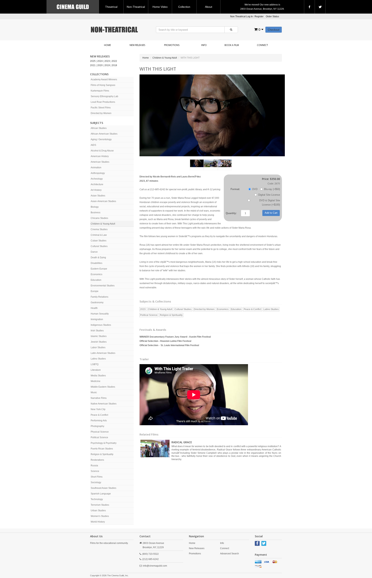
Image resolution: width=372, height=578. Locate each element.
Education (96, 280)
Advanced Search (229, 553)
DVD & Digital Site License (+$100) (269, 202)
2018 (114, 65)
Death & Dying (98, 257)
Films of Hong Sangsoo (103, 85)
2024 (100, 61)
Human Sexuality (100, 313)
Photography (97, 426)
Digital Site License (269, 194)
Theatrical (111, 6)
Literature (96, 370)
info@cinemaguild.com (155, 565)
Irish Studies (97, 330)
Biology (95, 207)
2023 (107, 61)
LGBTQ (94, 364)
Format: (235, 189)
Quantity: (231, 213)
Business (95, 212)
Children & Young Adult (103, 223)
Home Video (160, 6)
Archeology (97, 178)
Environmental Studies (103, 285)
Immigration (97, 319)
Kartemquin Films (100, 90)
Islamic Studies (99, 336)
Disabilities (96, 263)
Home (107, 45)
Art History (96, 190)
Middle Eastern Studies (103, 386)
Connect (262, 45)
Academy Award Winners (104, 79)
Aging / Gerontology (101, 139)
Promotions (171, 45)
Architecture (97, 184)
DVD (254, 189)
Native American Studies (103, 403)
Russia (94, 465)
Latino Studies (98, 358)
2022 (114, 61)
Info (204, 45)
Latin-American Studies (103, 353)
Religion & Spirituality (102, 454)
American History (100, 156)
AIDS (93, 145)
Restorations (97, 460)
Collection (184, 6)
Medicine (95, 381)
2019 (107, 65)
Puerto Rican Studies (102, 448)
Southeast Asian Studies (103, 488)
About (208, 6)
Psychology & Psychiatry (103, 443)
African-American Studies (104, 133)
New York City (98, 409)
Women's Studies (100, 516)
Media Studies (98, 375)
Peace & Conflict (99, 415)
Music (94, 392)
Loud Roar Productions (103, 102)
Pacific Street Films (101, 107)
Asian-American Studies (103, 201)
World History (98, 521)
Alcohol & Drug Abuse (102, 150)
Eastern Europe (99, 268)
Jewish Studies (99, 341)
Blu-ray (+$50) (272, 189)
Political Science (99, 437)
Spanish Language (101, 493)
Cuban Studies (98, 240)
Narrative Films (99, 398)
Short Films (96, 476)
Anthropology (98, 173)
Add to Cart (271, 212)
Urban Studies (98, 510)
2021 (93, 65)
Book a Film (232, 45)
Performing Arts (99, 420)
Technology (97, 499)
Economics (96, 274)
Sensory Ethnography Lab (104, 96)
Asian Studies (98, 195)
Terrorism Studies (100, 505)
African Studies (99, 128)
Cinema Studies (99, 229)
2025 (93, 61)
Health (94, 308)
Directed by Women (101, 113)
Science (95, 471)
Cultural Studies (99, 246)
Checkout (273, 29)
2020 (100, 65)
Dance (94, 252)
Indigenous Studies (101, 325)
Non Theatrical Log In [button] (241, 16)
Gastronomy (97, 302)
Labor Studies (98, 347)
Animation (96, 167)
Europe (94, 291)
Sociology (96, 482)
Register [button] (259, 16)
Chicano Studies (99, 218)
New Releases (137, 45)
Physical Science (100, 431)
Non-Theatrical (136, 6)
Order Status (272, 16)
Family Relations (99, 296)
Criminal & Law (99, 235)
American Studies (100, 162)
